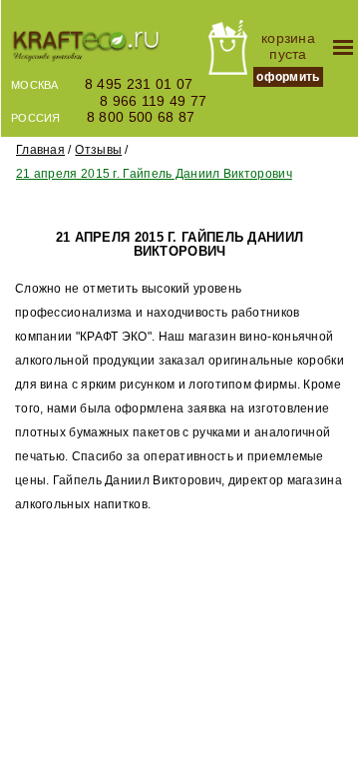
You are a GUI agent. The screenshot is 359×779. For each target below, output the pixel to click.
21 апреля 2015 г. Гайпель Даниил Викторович (154, 174)
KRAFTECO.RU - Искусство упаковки (86, 48)
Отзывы (98, 150)
